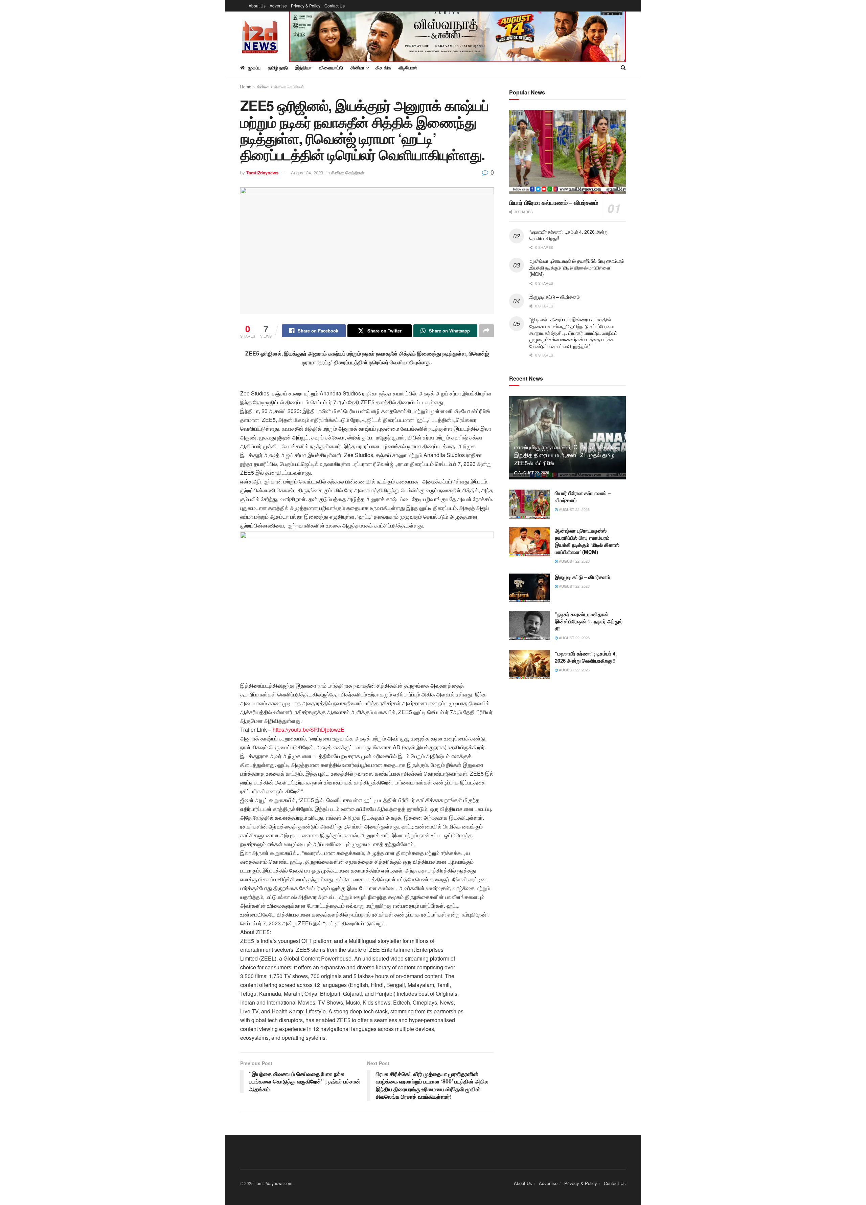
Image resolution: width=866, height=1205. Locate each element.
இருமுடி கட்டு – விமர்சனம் (554, 296)
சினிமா (263, 86)
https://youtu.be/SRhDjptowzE (308, 729)
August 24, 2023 (307, 172)
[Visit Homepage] (260, 35)
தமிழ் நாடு (278, 67)
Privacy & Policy (305, 5)
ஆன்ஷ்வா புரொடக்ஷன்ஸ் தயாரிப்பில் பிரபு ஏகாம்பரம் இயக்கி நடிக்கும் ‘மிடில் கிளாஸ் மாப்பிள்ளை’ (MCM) (576, 267)
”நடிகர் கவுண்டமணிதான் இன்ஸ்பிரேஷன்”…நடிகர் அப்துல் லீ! (588, 621)
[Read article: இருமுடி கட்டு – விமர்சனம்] (529, 588)
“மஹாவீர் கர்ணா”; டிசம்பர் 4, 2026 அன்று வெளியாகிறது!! (569, 235)
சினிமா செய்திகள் (289, 86)
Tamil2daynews (262, 172)
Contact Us (334, 5)
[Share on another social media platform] (486, 330)
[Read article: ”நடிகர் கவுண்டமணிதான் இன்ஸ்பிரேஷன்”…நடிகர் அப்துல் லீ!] (529, 625)
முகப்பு (254, 67)
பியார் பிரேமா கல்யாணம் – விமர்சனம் (553, 202)
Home (245, 86)
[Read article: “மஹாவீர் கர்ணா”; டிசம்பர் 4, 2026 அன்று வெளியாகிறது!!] (529, 664)
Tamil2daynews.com (273, 1183)
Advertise (278, 5)
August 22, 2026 (533, 472)
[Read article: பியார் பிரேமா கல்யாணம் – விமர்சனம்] (567, 152)
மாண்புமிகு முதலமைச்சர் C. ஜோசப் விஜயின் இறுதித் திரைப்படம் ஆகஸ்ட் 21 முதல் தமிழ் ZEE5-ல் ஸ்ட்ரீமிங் (565, 455)
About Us (257, 5)
